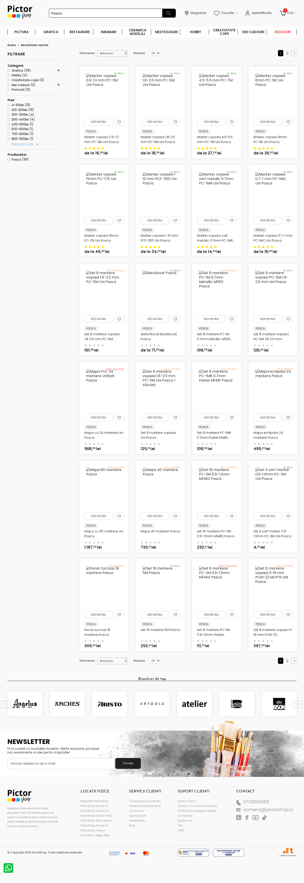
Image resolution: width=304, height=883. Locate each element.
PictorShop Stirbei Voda (96, 816)
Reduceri (283, 32)
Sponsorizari (137, 816)
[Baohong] (236, 704)
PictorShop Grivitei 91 (94, 806)
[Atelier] (194, 704)
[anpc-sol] (228, 852)
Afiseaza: (139, 53)
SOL (180, 825)
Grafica (50, 32)
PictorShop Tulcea (93, 830)
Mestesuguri (166, 32)
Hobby (195, 32)
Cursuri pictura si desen (145, 801)
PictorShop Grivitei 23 (95, 811)
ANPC (181, 830)
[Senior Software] (285, 850)
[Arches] (67, 704)
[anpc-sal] (194, 852)
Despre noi (185, 820)
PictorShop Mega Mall (95, 835)
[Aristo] (109, 704)
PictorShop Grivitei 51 (94, 825)
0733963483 (256, 802)
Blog (132, 825)
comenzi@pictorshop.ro (268, 810)
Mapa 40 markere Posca (160, 531)
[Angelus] (25, 704)
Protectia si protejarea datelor (197, 811)
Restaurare (80, 32)
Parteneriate (137, 820)
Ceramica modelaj (137, 32)
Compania (185, 816)
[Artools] (152, 704)
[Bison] (279, 704)
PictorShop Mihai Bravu (96, 820)
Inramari (108, 32)
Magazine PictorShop (95, 801)
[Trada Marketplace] (291, 850)
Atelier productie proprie (145, 806)
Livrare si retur (187, 801)
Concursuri (136, 811)
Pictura (21, 32)
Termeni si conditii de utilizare (197, 806)
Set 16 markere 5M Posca (160, 630)
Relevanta (114, 53)
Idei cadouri (253, 32)
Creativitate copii (224, 32)
